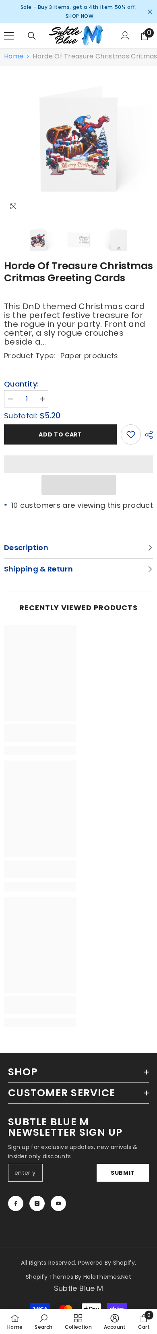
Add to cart (60, 434)
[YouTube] (58, 1203)
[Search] (32, 36)
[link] (40, 733)
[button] (78, 485)
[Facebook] (15, 1203)
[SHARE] (147, 435)
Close (150, 12)
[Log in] (125, 35)
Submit (123, 1173)
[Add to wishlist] (131, 434)
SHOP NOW (80, 15)
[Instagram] (37, 1203)
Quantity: (21, 384)
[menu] (9, 36)
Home (13, 56)
